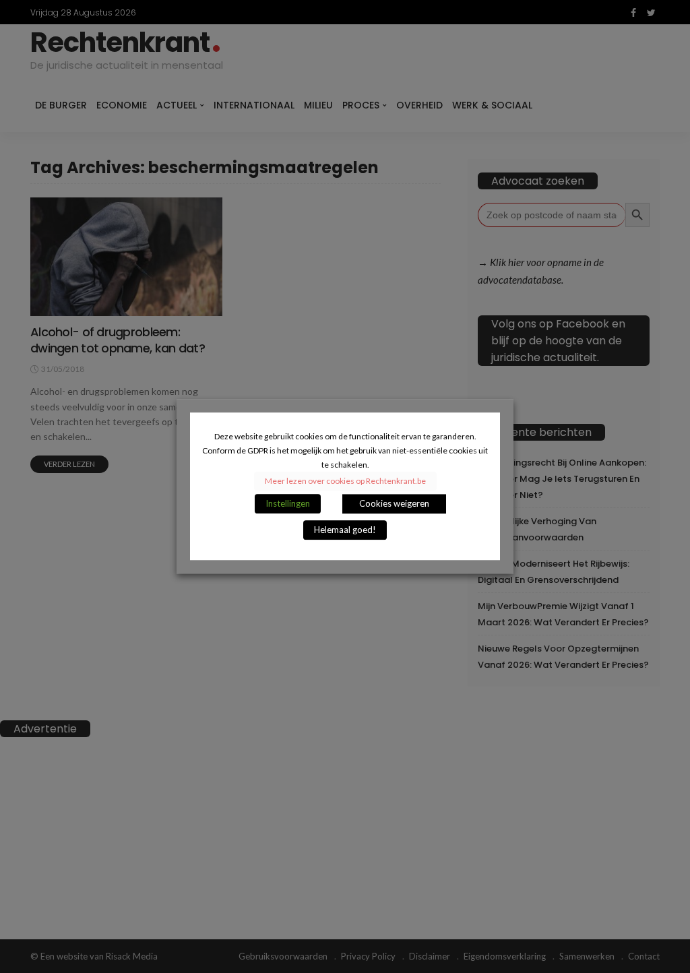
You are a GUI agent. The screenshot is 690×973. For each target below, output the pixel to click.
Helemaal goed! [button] (345, 530)
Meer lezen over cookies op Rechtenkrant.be (345, 481)
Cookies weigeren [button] (394, 504)
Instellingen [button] (287, 504)
